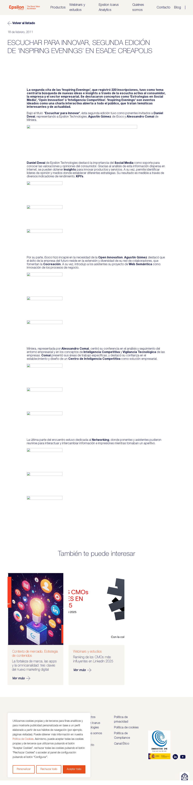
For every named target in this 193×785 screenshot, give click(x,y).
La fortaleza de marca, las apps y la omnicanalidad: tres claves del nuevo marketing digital (34, 665)
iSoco (120, 116)
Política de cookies (126, 727)
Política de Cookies (23, 739)
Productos (58, 7)
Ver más (18, 678)
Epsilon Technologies (73, 116)
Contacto (163, 7)
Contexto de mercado (27, 651)
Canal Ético (121, 743)
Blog (177, 7)
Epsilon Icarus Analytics (109, 7)
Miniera (31, 120)
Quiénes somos (138, 7)
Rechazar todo (48, 769)
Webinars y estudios (77, 7)
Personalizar (24, 769)
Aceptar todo (74, 769)
